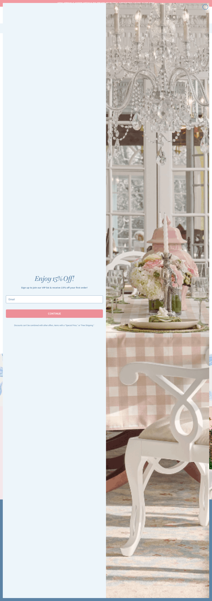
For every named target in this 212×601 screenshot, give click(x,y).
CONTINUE (54, 313)
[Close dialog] (205, 7)
